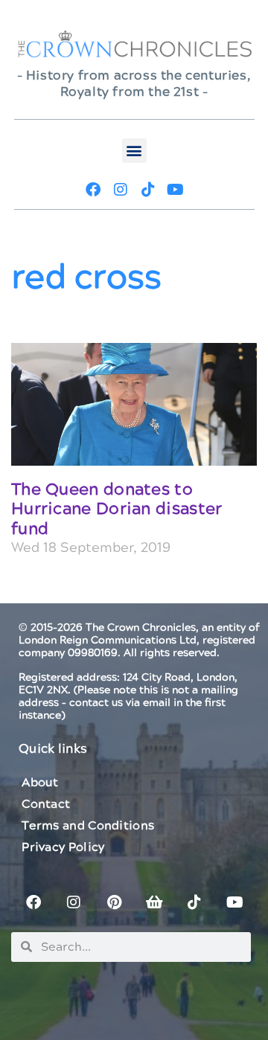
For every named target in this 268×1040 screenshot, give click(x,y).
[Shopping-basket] (154, 902)
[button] (134, 150)
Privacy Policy (63, 847)
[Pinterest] (114, 902)
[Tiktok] (148, 190)
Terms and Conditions (88, 826)
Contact (46, 804)
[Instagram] (121, 190)
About (40, 782)
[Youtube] (176, 190)
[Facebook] (93, 190)
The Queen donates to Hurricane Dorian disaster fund (117, 509)
